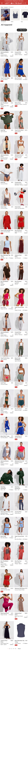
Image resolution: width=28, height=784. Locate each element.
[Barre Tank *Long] (7, 426)
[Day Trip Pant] (21, 271)
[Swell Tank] (7, 372)
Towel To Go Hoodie (5, 230)
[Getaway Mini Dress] (7, 501)
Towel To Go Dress (5, 78)
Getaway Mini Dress (5, 511)
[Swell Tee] (7, 120)
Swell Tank (3, 383)
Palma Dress (18, 102)
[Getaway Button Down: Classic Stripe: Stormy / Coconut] (7, 322)
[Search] (23, 3)
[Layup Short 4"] (21, 426)
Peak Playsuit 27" (5, 613)
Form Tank (3, 307)
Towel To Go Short (19, 130)
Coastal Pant (18, 52)
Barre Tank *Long (5, 436)
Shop (2, 7)
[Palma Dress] (21, 92)
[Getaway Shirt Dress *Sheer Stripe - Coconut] (21, 578)
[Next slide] (26, 7)
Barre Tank (3, 536)
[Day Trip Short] (21, 68)
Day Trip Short (18, 78)
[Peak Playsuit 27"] (7, 603)
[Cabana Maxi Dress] (21, 245)
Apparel (6, 7)
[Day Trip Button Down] (7, 92)
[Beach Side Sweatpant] (21, 348)
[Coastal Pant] (21, 42)
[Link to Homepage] (13, 3)
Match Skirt (17, 207)
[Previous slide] (23, 7)
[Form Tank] (7, 297)
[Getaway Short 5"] (21, 145)
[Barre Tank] (7, 526)
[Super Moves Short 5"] (21, 297)
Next (19, 648)
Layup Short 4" (18, 436)
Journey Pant (18, 511)
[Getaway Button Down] (7, 42)
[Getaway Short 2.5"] (21, 451)
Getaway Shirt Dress (20, 588)
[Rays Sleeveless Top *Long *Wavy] (7, 245)
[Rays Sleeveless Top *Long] (21, 630)
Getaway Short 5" (19, 155)
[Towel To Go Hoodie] (7, 220)
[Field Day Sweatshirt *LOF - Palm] (7, 477)
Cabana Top (4, 588)
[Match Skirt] (21, 196)
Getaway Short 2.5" (19, 461)
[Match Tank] (7, 196)
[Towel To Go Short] (21, 120)
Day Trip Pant (18, 281)
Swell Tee (3, 130)
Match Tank (3, 207)
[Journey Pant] (21, 501)
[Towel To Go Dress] (7, 68)
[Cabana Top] (7, 578)
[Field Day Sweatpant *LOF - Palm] (21, 477)
